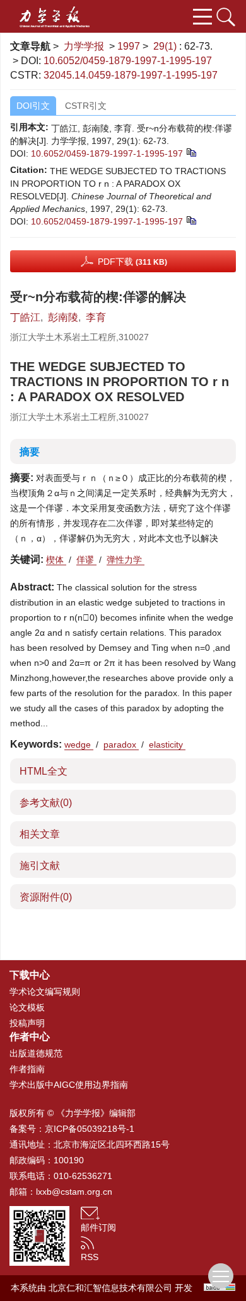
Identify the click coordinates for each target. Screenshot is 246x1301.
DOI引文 (33, 106)
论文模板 (27, 1007)
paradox (121, 744)
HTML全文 (43, 771)
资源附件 (46, 897)
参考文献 (46, 802)
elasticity (167, 744)
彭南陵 (63, 317)
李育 (96, 317)
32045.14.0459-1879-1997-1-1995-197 (131, 75)
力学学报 (84, 46)
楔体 (56, 560)
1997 (128, 46)
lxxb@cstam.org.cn (74, 1192)
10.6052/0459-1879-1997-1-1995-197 (128, 60)
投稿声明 (27, 1023)
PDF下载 (132, 262)
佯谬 (86, 560)
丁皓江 (25, 317)
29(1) (166, 46)
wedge (78, 744)
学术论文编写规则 (44, 992)
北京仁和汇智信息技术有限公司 (110, 1288)
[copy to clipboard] (191, 219)
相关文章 (40, 834)
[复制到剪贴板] (191, 152)
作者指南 (27, 1069)
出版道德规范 (35, 1053)
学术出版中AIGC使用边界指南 (68, 1085)
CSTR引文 (86, 106)
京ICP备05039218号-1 (89, 1129)
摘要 (30, 451)
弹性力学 (125, 560)
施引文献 (40, 865)
